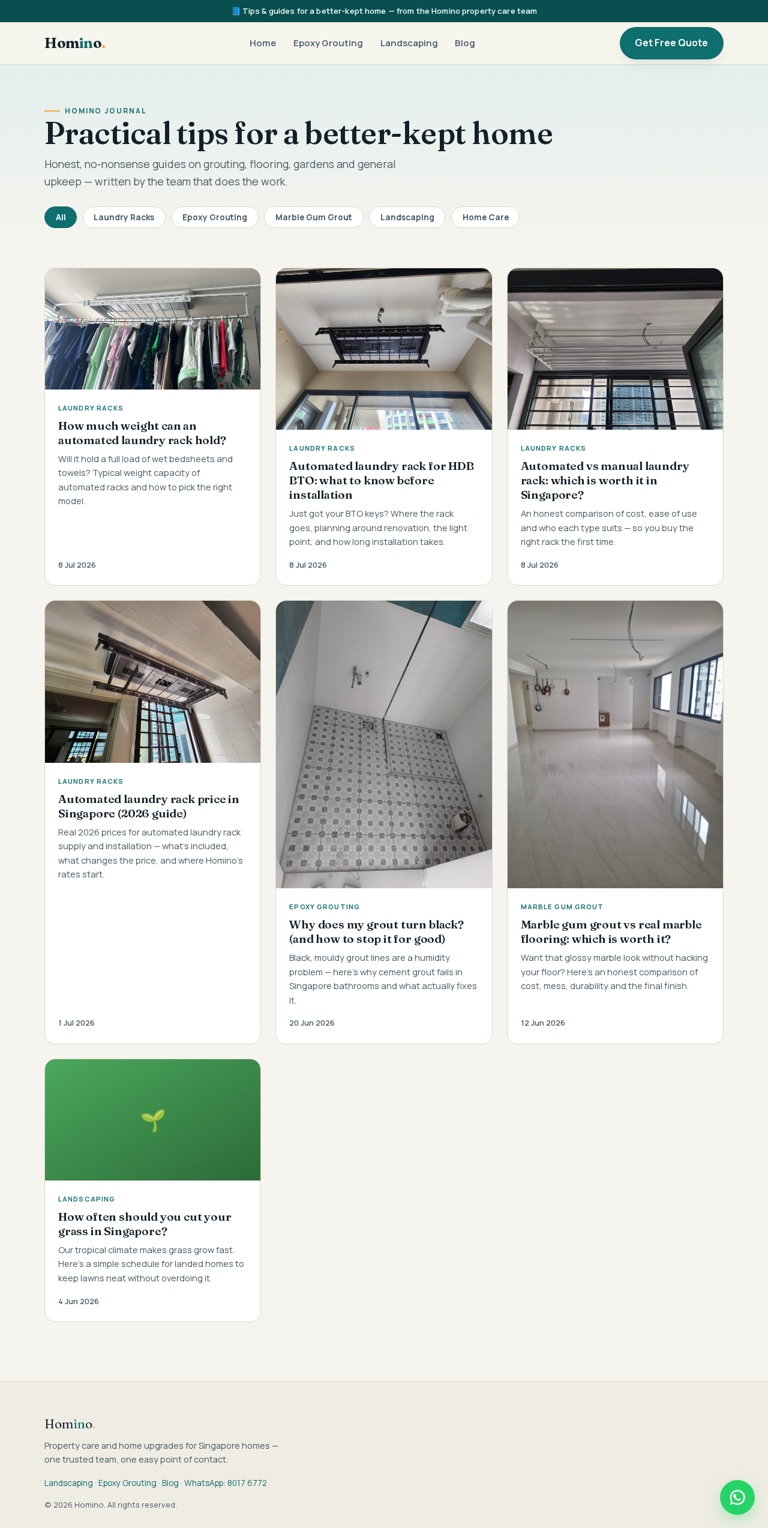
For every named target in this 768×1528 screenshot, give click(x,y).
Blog (465, 43)
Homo (75, 43)
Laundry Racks (124, 217)
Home (263, 43)
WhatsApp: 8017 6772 (225, 1483)
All (61, 217)
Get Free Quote (671, 42)
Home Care (486, 217)
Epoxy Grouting (328, 43)
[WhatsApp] (737, 1497)
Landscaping (409, 43)
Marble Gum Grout (313, 217)
